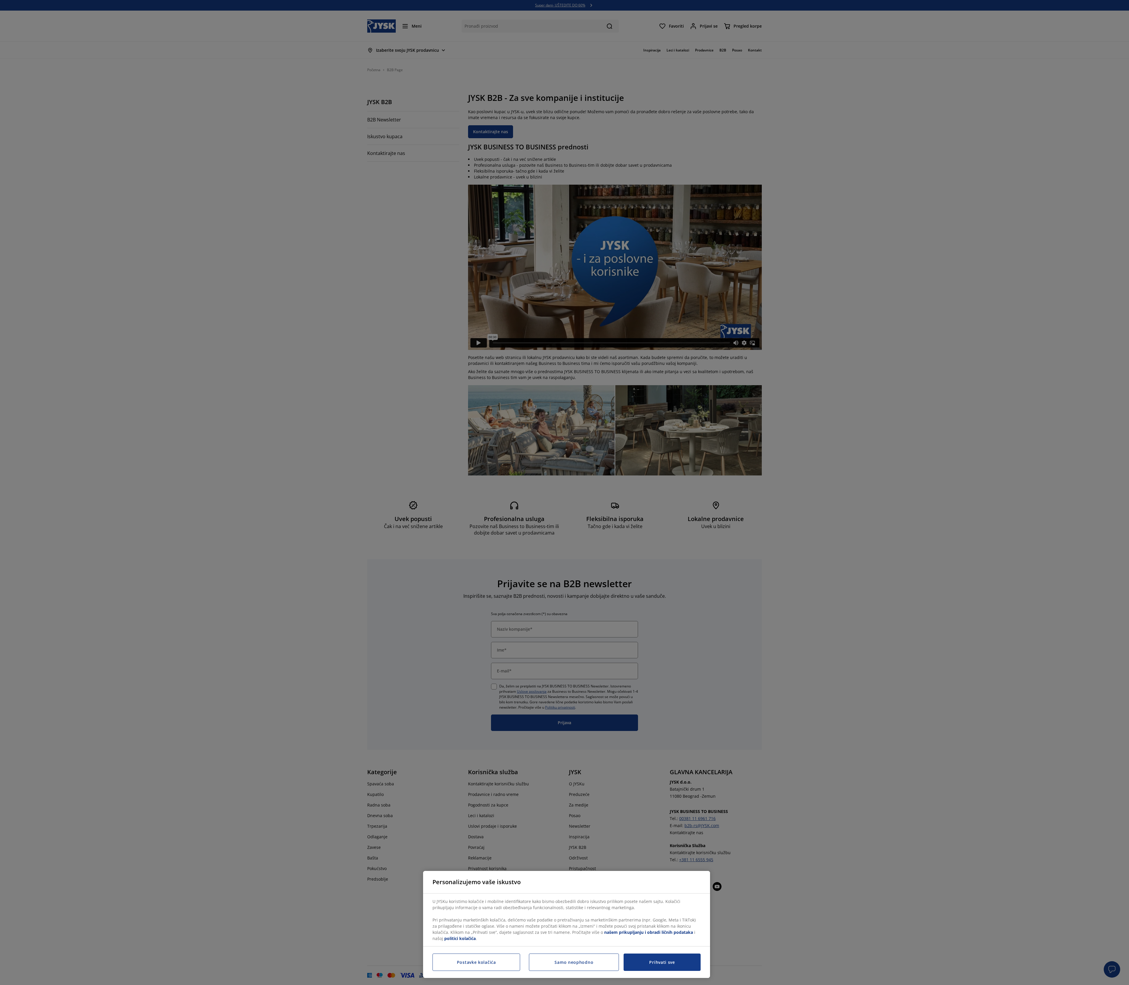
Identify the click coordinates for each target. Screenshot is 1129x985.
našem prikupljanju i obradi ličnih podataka (648, 932)
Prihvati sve (662, 962)
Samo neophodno (574, 962)
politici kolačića (460, 938)
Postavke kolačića (476, 962)
